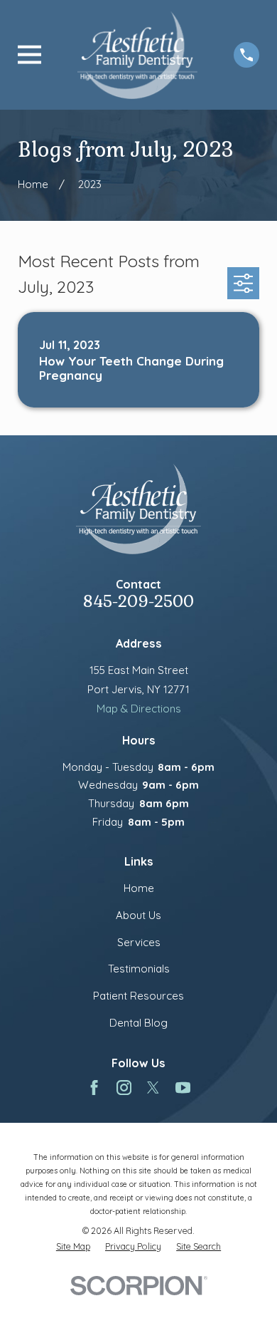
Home (139, 888)
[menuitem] (73, 1246)
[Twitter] (153, 1087)
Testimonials (139, 968)
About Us (138, 915)
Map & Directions (139, 708)
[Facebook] (94, 1087)
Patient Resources (138, 995)
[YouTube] (182, 1087)
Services (139, 942)
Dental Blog (138, 1022)
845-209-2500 (138, 601)
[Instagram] (123, 1087)
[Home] (137, 54)
